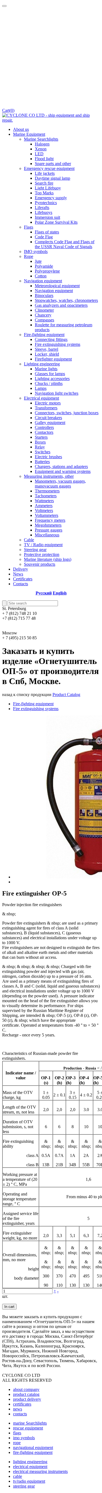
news (17, 1409)
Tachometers (46, 496)
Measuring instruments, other (49, 476)
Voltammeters (46, 515)
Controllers (44, 427)
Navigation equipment (43, 281)
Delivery (20, 569)
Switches (42, 452)
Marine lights (46, 368)
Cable (29, 539)
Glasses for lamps (50, 373)
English (60, 593)
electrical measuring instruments (40, 1471)
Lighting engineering (42, 364)
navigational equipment (33, 1447)
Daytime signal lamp (52, 178)
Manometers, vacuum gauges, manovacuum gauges (60, 483)
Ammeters (43, 505)
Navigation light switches (56, 393)
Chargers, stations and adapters (61, 466)
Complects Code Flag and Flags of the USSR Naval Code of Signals (64, 244)
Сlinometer (44, 310)
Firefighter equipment (53, 359)
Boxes (40, 442)
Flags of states (47, 232)
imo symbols (24, 1437)
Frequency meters (50, 520)
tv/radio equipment (29, 1481)
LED (39, 153)
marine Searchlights (30, 1423)
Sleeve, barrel (46, 349)
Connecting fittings (51, 339)
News (18, 574)
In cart (9, 1307)
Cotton (41, 276)
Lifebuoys (43, 212)
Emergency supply (51, 197)
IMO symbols (36, 251)
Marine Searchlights (41, 139)
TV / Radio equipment (43, 544)
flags (17, 1433)
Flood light (44, 158)
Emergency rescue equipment (49, 168)
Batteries (42, 461)
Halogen (42, 144)
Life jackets (45, 173)
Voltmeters (44, 510)
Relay (40, 447)
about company (26, 1389)
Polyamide (44, 266)
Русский (44, 593)
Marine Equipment (29, 134)
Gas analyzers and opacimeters (61, 305)
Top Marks (44, 193)
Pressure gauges (48, 530)
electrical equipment (30, 1466)
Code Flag (44, 237)
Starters (41, 437)
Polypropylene (47, 271)
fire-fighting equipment (32, 1452)
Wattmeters (44, 500)
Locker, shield (47, 354)
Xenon (41, 149)
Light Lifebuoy (48, 188)
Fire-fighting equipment (44, 334)
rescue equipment (28, 1428)
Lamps (41, 388)
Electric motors (48, 403)
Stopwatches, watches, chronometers (66, 300)
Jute (38, 261)
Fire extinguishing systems (57, 344)
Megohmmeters (48, 525)
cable (17, 1476)
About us (21, 129)
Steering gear (35, 549)
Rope (28, 256)
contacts (20, 1414)
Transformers (46, 408)
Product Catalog (66, 694)
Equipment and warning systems (63, 471)
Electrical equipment (41, 398)
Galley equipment (50, 422)
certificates (22, 1404)
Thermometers (47, 491)
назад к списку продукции (26, 694)
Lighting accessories (52, 378)
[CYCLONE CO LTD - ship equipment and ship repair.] (51, 120)
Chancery (43, 315)
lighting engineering (30, 1461)
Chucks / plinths (49, 383)
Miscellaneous (47, 535)
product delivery (27, 1399)
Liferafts (42, 207)
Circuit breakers (48, 417)
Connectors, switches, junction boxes (66, 412)
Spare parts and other (53, 163)
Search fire (44, 183)
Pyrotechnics (46, 202)
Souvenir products (39, 564)
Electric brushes (48, 456)
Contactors (44, 432)
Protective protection (41, 554)
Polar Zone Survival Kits (56, 222)
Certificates (22, 579)
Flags (28, 227)
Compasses (44, 320)
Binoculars (44, 295)
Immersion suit (47, 217)
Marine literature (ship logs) (47, 559)
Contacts (20, 583)
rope (17, 1442)
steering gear (24, 1486)
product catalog (26, 1394)
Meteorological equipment (57, 285)
